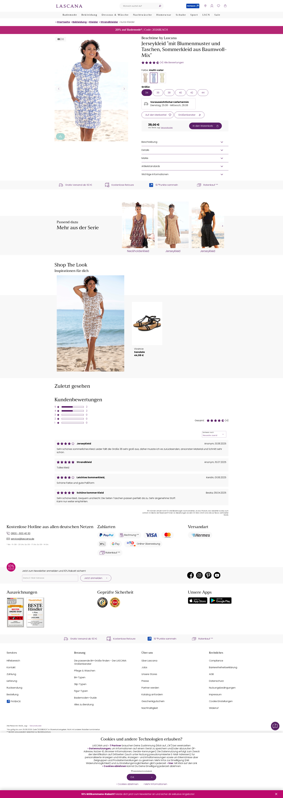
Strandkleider (109, 22)
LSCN (206, 15)
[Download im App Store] (197, 600)
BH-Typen (79, 677)
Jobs (144, 667)
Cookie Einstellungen (221, 701)
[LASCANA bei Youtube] (217, 575)
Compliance (216, 660)
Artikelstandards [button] (151, 166)
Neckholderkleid (138, 251)
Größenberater (186, 115)
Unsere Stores (149, 674)
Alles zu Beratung (84, 704)
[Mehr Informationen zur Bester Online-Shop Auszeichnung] (15, 612)
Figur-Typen (81, 691)
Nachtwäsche (142, 15)
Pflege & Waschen (84, 670)
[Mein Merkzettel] (218, 6)
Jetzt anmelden (93, 578)
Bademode (70, 15)
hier (170, 763)
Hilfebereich (13, 660)
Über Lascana (149, 660)
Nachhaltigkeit (150, 708)
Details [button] (145, 150)
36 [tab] (158, 92)
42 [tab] (191, 92)
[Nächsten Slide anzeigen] (124, 88)
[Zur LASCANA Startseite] (69, 6)
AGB (211, 674)
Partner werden (150, 687)
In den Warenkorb (203, 126)
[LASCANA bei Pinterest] (208, 575)
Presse (145, 681)
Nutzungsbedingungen (222, 687)
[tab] (145, 78)
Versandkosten (167, 127)
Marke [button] (145, 158)
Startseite (63, 22)
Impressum (215, 694)
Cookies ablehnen (115, 766)
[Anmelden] (212, 6)
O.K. (132, 777)
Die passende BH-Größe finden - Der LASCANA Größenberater (100, 662)
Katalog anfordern (152, 694)
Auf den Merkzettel (155, 115)
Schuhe (181, 15)
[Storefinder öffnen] (205, 6)
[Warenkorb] (225, 6)
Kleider (93, 22)
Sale (217, 15)
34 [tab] (146, 92)
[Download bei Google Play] (221, 600)
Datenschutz (216, 681)
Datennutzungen (100, 748)
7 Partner (115, 745)
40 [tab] (180, 92)
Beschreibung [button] (149, 142)
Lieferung (12, 681)
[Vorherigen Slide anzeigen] (58, 88)
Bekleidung (89, 15)
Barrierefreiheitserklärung (223, 667)
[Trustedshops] (102, 602)
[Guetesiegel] (115, 602)
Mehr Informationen (156, 784)
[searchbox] (137, 6)
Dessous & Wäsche (115, 15)
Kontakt (11, 667)
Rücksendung (14, 687)
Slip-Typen (80, 684)
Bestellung (12, 694)
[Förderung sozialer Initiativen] (60, 136)
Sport (194, 15)
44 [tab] (202, 92)
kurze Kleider (128, 22)
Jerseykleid (172, 251)
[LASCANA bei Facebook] (190, 575)
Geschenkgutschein (153, 701)
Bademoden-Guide (85, 697)
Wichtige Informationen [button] (155, 174)
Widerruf (214, 708)
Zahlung (11, 674)
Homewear (163, 15)
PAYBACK (16, 701)
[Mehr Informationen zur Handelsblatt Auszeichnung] (35, 612)
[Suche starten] (160, 6)
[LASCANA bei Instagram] (199, 575)
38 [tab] (169, 92)
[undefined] (222, 226)
